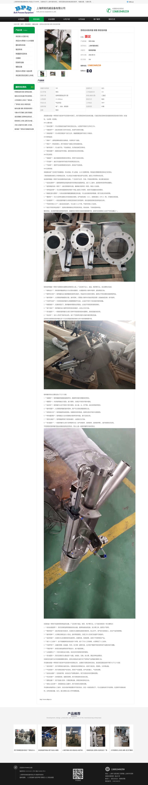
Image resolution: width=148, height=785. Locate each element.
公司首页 (21, 19)
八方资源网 (30, 777)
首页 (22, 24)
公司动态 (81, 19)
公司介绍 (66, 19)
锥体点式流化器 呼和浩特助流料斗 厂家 (24, 96)
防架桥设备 (20, 62)
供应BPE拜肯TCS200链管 (25, 41)
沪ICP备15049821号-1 (39, 771)
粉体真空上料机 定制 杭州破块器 (24, 121)
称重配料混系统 (21, 54)
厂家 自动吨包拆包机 (97, 750)
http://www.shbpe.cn (45, 699)
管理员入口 (44, 777)
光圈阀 (18, 58)
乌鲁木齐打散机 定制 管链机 (23, 112)
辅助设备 (35, 24)
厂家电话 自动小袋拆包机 (23, 104)
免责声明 (37, 777)
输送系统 (19, 49)
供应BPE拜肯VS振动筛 (24, 71)
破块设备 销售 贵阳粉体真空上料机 (24, 108)
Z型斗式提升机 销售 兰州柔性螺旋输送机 (24, 125)
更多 (32, 87)
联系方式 (112, 19)
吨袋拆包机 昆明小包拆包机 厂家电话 (50, 750)
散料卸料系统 (20, 45)
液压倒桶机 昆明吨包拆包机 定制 (24, 116)
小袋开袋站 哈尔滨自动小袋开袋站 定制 (26, 750)
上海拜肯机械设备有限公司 (27, 774)
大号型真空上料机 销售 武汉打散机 (73, 750)
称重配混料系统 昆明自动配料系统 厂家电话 (24, 92)
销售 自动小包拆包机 (121, 750)
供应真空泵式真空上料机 (24, 75)
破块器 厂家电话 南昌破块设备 (24, 129)
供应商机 (36, 19)
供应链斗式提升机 (22, 36)
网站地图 (51, 777)
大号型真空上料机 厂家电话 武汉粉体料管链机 (24, 100)
